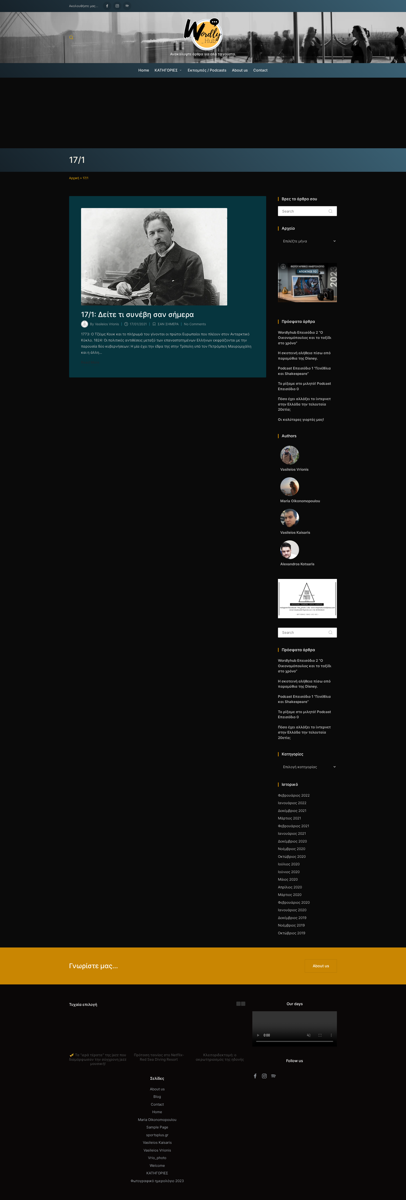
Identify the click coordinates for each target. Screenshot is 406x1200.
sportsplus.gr (157, 1135)
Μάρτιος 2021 (289, 818)
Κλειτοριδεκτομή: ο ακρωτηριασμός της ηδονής (220, 1057)
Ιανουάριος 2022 (292, 803)
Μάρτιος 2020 (289, 894)
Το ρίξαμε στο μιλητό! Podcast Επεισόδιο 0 (304, 386)
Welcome (157, 1165)
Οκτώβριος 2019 (291, 933)
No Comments (195, 324)
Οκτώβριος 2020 (292, 856)
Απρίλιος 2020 (290, 887)
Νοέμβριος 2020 (291, 849)
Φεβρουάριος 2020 (294, 902)
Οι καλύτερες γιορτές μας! (301, 419)
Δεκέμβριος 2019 (292, 917)
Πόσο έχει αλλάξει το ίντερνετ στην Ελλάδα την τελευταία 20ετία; (304, 404)
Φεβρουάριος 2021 (293, 826)
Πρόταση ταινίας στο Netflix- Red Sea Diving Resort (159, 1057)
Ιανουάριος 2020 (292, 910)
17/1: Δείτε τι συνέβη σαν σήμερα (137, 314)
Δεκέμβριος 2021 (292, 810)
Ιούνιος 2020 (289, 872)
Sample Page (157, 1127)
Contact (157, 1104)
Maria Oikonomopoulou (157, 1119)
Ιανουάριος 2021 (292, 833)
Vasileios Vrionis (157, 1150)
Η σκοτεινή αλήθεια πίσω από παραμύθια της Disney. (304, 356)
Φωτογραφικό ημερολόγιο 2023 (157, 1181)
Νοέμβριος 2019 (291, 925)
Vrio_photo (157, 1158)
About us (157, 1089)
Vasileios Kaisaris (157, 1142)
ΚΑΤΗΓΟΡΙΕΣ (157, 1173)
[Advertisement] (203, 113)
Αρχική (74, 178)
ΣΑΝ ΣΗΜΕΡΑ (168, 324)
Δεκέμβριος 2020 (292, 841)
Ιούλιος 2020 (289, 864)
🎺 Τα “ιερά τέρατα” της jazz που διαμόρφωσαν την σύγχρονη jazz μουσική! (97, 1059)
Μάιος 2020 (288, 879)
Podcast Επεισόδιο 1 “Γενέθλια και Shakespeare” (304, 371)
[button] (330, 211)
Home (157, 1112)
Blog (157, 1096)
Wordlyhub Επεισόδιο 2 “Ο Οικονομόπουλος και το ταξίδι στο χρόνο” (304, 337)
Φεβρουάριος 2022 (294, 795)
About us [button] (321, 965)
